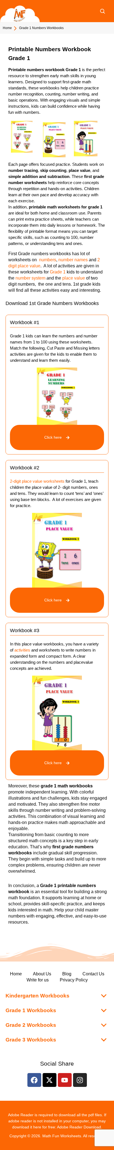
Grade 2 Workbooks (31, 1025)
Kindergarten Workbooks (37, 996)
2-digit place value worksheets (37, 481)
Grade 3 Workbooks (31, 1040)
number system (30, 278)
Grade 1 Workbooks (31, 1010)
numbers (47, 259)
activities (22, 650)
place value (73, 278)
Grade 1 (58, 272)
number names (73, 259)
